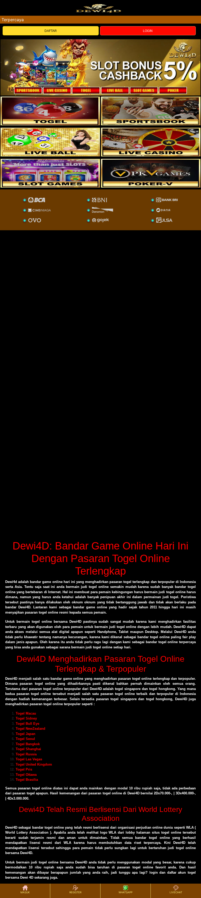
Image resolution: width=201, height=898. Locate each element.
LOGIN (148, 31)
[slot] (150, 111)
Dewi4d (11, 582)
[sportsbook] (50, 142)
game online (73, 679)
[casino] (150, 142)
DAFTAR (50, 31)
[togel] (50, 111)
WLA (190, 827)
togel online (42, 788)
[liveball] (150, 173)
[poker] (50, 173)
